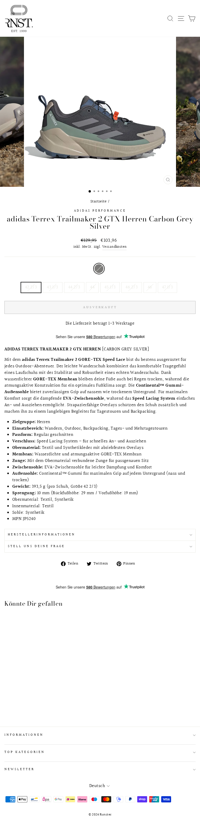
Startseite (98, 201)
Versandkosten (114, 247)
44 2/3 (74, 287)
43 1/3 (52, 287)
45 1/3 (110, 287)
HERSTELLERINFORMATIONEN (41, 534)
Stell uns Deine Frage (36, 546)
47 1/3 (167, 287)
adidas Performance (100, 210)
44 (92, 287)
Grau (99, 268)
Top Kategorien (24, 752)
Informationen (23, 735)
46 (150, 287)
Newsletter (19, 769)
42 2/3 (31, 287)
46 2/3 (132, 287)
